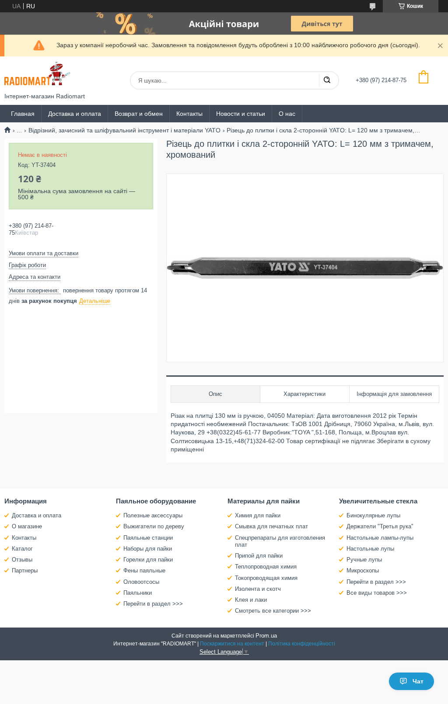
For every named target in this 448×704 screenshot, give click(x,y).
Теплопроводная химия (266, 566)
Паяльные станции (148, 537)
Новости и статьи (240, 113)
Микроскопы (362, 570)
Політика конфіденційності (301, 644)
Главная (23, 113)
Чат (418, 681)
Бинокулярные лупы (373, 515)
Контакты (189, 113)
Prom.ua (266, 635)
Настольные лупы (370, 548)
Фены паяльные (144, 570)
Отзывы (22, 559)
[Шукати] (327, 80)
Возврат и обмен (139, 113)
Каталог (22, 548)
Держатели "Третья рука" (379, 526)
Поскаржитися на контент (232, 644)
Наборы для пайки (147, 548)
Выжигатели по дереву (153, 526)
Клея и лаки (251, 599)
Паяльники (137, 593)
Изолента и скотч (258, 589)
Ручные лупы (364, 559)
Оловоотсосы (141, 582)
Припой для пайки (259, 555)
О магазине (27, 526)
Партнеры (25, 570)
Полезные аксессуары (152, 515)
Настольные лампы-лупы (379, 537)
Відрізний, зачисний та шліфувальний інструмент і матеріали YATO (124, 130)
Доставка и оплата (74, 113)
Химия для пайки (257, 515)
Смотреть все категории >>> (273, 610)
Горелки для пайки (148, 559)
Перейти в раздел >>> (153, 603)
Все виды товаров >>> (376, 593)
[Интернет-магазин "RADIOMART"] (37, 74)
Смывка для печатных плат (271, 526)
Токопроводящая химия (266, 578)
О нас (287, 113)
